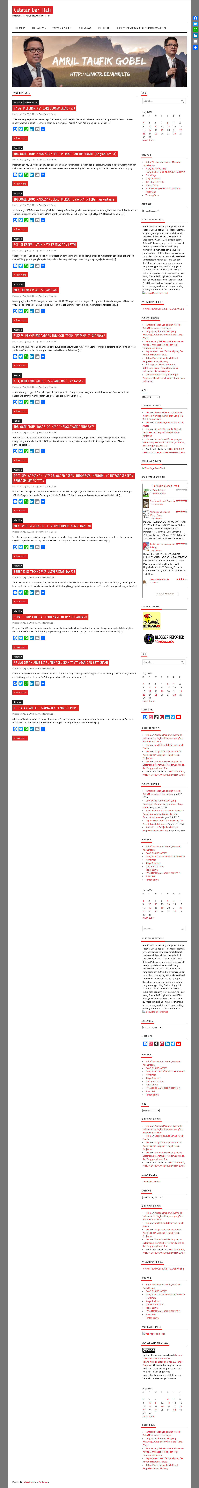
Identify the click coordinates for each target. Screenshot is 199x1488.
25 (156, 133)
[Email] (195, 41)
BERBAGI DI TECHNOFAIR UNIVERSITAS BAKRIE (44, 572)
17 (150, 130)
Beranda (20, 28)
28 (174, 133)
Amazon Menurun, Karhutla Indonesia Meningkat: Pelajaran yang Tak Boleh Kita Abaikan (162, 415)
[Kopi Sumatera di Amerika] (146, 507)
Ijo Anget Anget (158, 490)
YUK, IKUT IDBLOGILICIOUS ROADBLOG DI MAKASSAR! (49, 381)
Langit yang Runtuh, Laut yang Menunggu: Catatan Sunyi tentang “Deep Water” (162, 334)
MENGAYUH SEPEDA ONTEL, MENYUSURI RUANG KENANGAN (52, 526)
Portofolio (104, 28)
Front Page (151, 175)
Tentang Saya (39, 28)
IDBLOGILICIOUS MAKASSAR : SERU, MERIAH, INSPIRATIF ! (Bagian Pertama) (65, 199)
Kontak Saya (85, 28)
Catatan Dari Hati (32, 10)
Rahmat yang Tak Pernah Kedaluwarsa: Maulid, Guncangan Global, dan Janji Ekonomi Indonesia (163, 344)
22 (180, 130)
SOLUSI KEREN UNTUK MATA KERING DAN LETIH (45, 245)
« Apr (145, 140)
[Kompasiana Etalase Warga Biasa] (146, 517)
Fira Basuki (155, 583)
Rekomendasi (31, 102)
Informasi (18, 284)
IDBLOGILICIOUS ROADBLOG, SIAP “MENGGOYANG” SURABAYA (54, 427)
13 (168, 126)
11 (156, 126)
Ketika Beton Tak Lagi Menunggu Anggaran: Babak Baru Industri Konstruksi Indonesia (163, 378)
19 (162, 130)
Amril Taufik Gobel (47, 114)
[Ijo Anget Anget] (146, 496)
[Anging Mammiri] (151, 629)
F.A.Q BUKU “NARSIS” (156, 168)
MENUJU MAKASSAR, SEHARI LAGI (36, 290)
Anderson (43, 1482)
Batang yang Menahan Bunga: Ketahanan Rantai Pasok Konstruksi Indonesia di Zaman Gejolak (160, 368)
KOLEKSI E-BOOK (155, 182)
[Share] (195, 47)
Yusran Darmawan (157, 504)
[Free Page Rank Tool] (153, 468)
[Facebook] (195, 18)
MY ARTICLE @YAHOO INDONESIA (163, 188)
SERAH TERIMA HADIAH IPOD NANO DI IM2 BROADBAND (50, 617)
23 (143, 133)
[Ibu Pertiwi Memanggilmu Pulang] (146, 550)
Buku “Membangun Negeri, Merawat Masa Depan (142, 28)
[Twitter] (195, 24)
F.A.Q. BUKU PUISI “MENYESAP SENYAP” (165, 172)
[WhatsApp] (195, 30)
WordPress (29, 1482)
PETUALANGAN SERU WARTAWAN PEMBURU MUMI (46, 708)
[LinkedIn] (195, 36)
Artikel (17, 375)
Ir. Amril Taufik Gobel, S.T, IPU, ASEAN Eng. (163, 309)
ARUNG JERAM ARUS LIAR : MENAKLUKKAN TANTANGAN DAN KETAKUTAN (61, 663)
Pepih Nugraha (156, 518)
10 (150, 126)
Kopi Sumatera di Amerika (162, 501)
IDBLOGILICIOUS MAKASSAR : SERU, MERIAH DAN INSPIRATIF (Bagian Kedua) (65, 154)
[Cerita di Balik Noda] (146, 585)
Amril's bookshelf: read (165, 485)
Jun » (151, 140)
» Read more (20, 138)
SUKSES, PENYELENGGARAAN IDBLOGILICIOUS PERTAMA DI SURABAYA (59, 336)
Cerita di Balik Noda (159, 579)
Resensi (18, 702)
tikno (148, 412)
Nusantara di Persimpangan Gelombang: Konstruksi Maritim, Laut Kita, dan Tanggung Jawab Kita (163, 442)
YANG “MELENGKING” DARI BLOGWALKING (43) (44, 108)
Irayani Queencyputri (159, 493)
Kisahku (18, 102)
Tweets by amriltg (151, 1181)
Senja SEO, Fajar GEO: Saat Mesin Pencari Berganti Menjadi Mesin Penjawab (161, 432)
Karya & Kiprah (61, 28)
